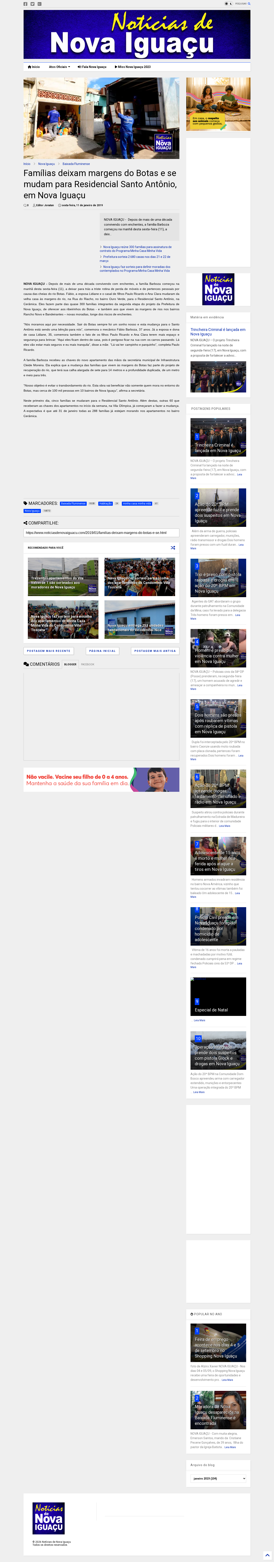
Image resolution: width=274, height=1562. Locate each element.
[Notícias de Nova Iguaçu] (137, 57)
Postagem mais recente (48, 650)
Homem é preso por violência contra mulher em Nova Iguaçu (217, 656)
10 (198, 1038)
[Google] (40, 4)
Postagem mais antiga (155, 650)
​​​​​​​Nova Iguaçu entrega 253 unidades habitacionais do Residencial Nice (136, 627)
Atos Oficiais (57, 67)
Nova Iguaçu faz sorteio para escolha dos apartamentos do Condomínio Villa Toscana (139, 582)
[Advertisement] (59, 243)
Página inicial (102, 650)
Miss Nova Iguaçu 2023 (134, 67)
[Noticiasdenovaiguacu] (46, 4)
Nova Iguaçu (46, 164)
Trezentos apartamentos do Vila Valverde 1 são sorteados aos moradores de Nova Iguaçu (57, 582)
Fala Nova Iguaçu (94, 67)
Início (35, 67)
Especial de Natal (211, 1009)
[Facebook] (25, 4)
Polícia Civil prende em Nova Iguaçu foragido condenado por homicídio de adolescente (216, 928)
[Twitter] (32, 4)
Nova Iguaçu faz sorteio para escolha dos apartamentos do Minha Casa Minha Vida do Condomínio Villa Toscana (61, 623)
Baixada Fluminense (76, 164)
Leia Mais (224, 825)
